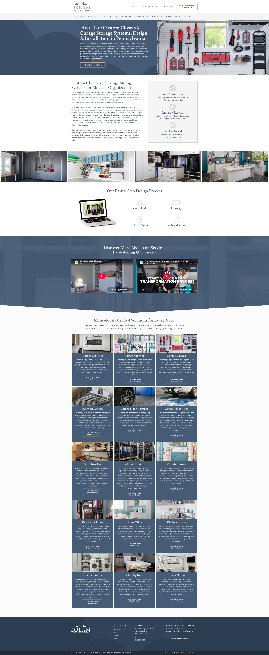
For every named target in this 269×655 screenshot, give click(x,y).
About (115, 632)
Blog (115, 638)
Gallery (116, 635)
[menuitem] (134, 6)
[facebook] (80, 637)
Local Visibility (126, 652)
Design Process (119, 629)
